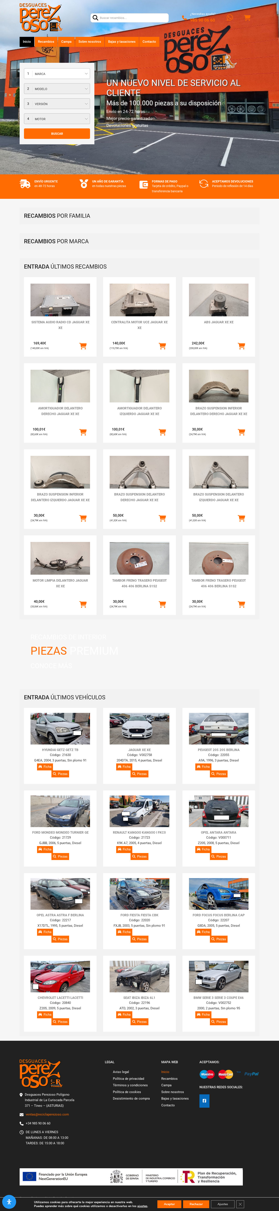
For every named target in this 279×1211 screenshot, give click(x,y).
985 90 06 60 (202, 20)
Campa (66, 42)
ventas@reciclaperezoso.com (47, 1114)
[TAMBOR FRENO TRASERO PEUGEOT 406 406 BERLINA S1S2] (139, 564)
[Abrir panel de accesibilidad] (9, 1202)
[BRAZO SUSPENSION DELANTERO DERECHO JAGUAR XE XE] (139, 478)
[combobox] (57, 73)
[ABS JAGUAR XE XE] (218, 306)
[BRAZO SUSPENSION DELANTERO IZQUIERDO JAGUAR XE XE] (218, 478)
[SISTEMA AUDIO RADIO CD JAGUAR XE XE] (60, 306)
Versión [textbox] (41, 104)
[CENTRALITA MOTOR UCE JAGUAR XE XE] (139, 306)
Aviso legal (121, 1072)
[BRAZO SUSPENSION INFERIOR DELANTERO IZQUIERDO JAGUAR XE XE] (60, 478)
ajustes (142, 1206)
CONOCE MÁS (51, 666)
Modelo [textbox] (41, 89)
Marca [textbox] (40, 74)
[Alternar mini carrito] (247, 18)
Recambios (46, 42)
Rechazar (196, 1204)
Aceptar (169, 1204)
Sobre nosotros (89, 42)
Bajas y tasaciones (122, 42)
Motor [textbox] (40, 119)
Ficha (47, 767)
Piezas (63, 774)
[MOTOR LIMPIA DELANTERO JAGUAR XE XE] (60, 564)
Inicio (27, 42)
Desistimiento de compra (131, 1098)
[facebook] (204, 1101)
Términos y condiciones (130, 1085)
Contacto (149, 42)
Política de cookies (127, 1092)
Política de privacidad (128, 1079)
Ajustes (223, 1204)
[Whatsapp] (230, 18)
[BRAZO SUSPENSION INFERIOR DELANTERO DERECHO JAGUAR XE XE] (218, 392)
